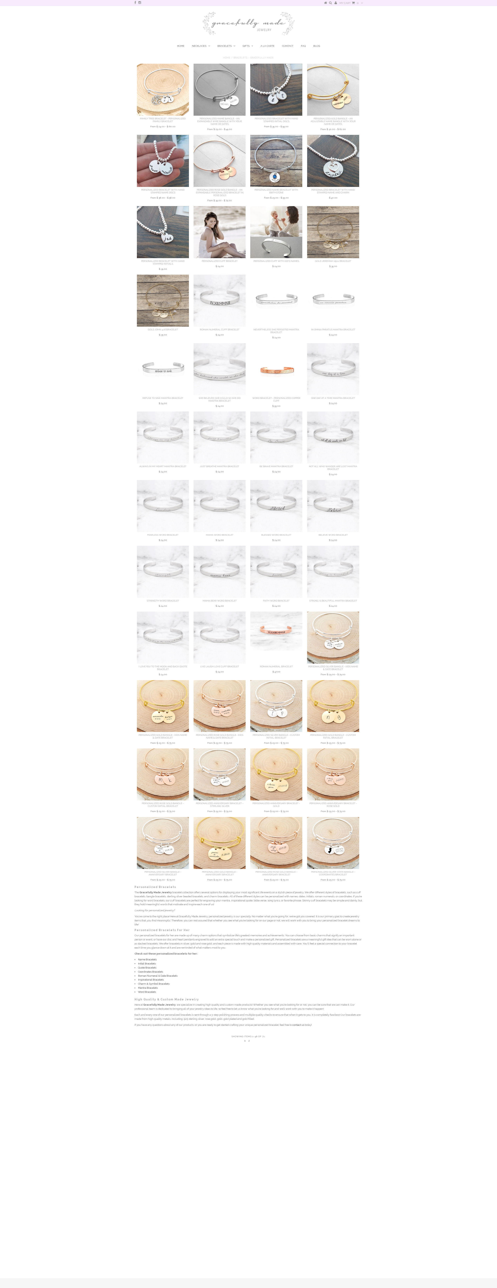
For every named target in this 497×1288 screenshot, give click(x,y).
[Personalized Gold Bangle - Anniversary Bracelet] (220, 843)
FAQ (303, 45)
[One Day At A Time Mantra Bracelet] (333, 369)
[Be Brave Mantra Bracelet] (276, 437)
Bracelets (224, 45)
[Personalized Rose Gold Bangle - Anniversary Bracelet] (276, 843)
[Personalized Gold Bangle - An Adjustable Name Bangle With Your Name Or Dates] (333, 90)
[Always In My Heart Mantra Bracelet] (163, 437)
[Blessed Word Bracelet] (276, 506)
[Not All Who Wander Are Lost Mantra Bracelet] (333, 437)
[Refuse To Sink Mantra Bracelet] (163, 369)
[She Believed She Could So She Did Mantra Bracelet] (220, 369)
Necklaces (199, 45)
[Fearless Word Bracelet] (163, 506)
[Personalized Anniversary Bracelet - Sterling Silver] (220, 774)
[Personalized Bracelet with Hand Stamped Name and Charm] (333, 161)
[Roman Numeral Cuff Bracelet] (220, 301)
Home (180, 45)
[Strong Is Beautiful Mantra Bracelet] (333, 572)
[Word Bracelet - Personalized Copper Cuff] (276, 369)
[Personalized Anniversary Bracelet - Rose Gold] (333, 774)
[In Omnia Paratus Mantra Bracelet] (333, 301)
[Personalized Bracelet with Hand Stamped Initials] (163, 232)
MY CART (349, 3)
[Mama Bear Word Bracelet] (220, 572)
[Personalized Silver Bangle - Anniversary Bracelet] (163, 843)
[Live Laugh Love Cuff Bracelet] (220, 638)
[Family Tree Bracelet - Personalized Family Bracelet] (163, 90)
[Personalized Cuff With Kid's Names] (276, 232)
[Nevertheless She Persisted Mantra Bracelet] (276, 301)
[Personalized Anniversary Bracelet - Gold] (276, 774)
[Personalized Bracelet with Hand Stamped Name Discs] (163, 161)
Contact (287, 45)
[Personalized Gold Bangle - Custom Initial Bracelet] (333, 706)
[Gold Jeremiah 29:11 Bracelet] (333, 232)
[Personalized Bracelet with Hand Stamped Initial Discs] (276, 90)
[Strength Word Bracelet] (163, 572)
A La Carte (268, 45)
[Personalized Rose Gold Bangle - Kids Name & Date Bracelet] (220, 706)
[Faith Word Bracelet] (276, 572)
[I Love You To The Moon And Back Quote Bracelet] (163, 638)
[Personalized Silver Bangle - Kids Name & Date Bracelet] (333, 638)
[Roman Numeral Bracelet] (276, 631)
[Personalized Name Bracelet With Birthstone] (276, 161)
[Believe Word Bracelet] (333, 506)
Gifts (246, 45)
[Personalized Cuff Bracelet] (220, 232)
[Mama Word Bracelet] (220, 506)
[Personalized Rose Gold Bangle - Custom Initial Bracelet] (163, 774)
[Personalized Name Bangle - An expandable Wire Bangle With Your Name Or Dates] (220, 90)
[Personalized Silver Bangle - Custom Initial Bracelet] (276, 706)
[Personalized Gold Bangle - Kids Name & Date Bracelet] (163, 706)
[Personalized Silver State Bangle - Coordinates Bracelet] (333, 843)
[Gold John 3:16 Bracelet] (163, 301)
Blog (316, 45)
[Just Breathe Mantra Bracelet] (220, 437)
